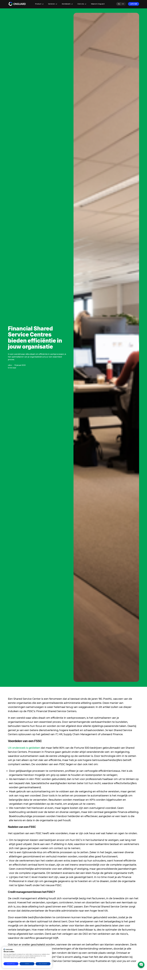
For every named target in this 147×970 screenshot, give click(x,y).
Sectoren (51, 4)
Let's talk (133, 4)
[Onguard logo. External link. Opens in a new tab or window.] (8, 949)
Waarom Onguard (97, 4)
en (123, 4)
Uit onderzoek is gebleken (24, 747)
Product (38, 4)
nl (119, 4)
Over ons (80, 4)
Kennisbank (66, 4)
